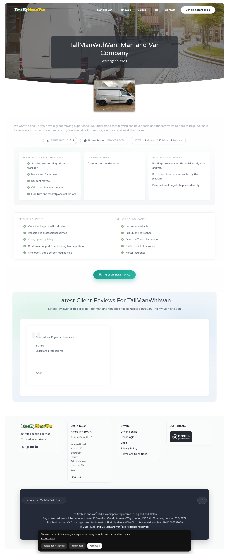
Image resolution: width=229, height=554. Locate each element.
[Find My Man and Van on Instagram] (27, 447)
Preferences (77, 545)
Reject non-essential (54, 545)
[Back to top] (202, 500)
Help (155, 10)
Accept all (95, 545)
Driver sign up (129, 431)
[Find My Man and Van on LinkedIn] (36, 447)
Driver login (127, 437)
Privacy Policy (129, 448)
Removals (125, 10)
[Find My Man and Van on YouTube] (32, 447)
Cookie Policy (48, 538)
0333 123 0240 (81, 432)
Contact (170, 10)
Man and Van (105, 10)
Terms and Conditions (134, 454)
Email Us (76, 477)
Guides (141, 10)
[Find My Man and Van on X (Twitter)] (22, 447)
